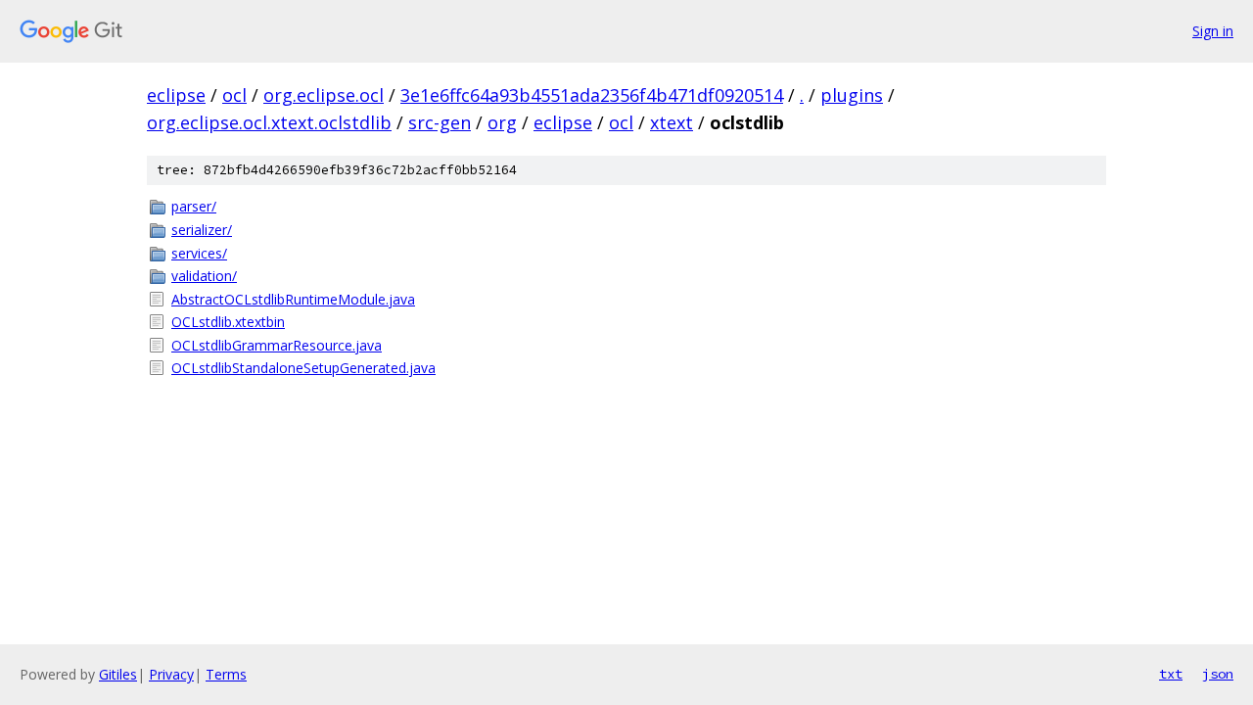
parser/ (193, 206)
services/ (199, 253)
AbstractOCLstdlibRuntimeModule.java (293, 299)
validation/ (204, 275)
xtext (671, 122)
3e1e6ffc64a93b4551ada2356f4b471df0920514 (591, 95)
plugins (851, 95)
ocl (234, 95)
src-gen (439, 122)
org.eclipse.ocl (323, 95)
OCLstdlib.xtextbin (228, 321)
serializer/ (201, 229)
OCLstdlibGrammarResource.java (276, 345)
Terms (226, 674)
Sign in (1212, 31)
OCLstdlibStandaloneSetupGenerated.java (303, 367)
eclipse (176, 95)
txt (1171, 673)
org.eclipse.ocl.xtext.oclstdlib (269, 122)
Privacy (171, 674)
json (1217, 673)
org (502, 122)
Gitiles (118, 674)
